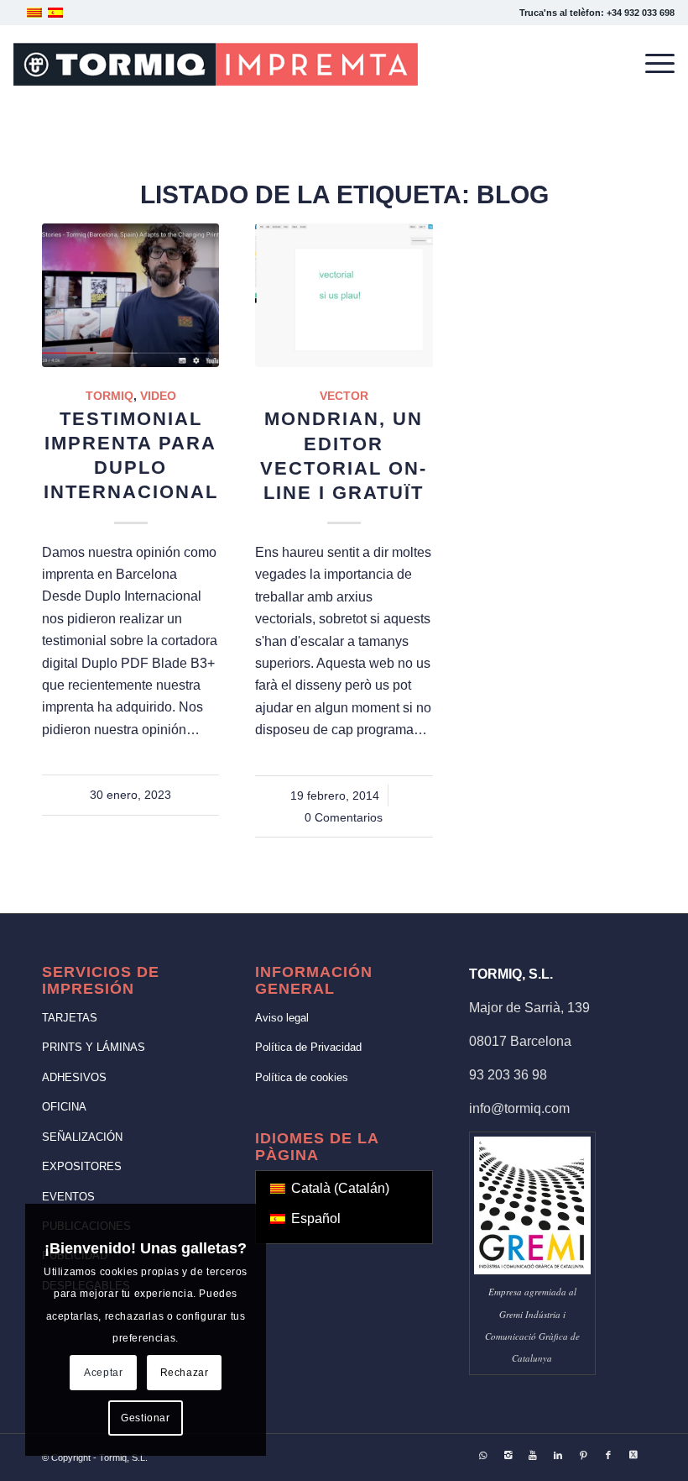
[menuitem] (651, 64)
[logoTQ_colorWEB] (215, 64)
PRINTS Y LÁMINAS (93, 1047)
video (158, 395)
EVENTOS (68, 1196)
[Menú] (651, 64)
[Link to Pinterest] (583, 1455)
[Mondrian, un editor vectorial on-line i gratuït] (343, 295)
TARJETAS (69, 1017)
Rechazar (184, 1373)
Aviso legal (282, 1017)
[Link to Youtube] (532, 1455)
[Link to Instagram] (507, 1455)
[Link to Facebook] (608, 1455)
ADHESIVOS (74, 1077)
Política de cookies (301, 1077)
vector (344, 395)
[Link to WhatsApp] (482, 1455)
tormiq (109, 395)
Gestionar (145, 1418)
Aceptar (103, 1373)
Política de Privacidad (308, 1047)
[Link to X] (633, 1455)
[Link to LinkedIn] (558, 1455)
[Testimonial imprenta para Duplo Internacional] (130, 295)
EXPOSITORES (82, 1166)
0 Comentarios (344, 817)
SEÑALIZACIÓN (82, 1137)
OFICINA (64, 1106)
